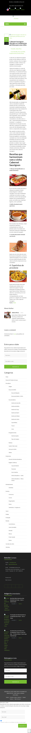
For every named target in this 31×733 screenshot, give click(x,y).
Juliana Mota (18, 48)
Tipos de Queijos (15, 439)
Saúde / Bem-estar (13, 446)
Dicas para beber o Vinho (17, 396)
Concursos (11, 494)
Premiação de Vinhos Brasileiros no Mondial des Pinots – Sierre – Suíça (18, 616)
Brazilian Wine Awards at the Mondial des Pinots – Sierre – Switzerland (17, 600)
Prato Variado (12, 537)
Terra (14, 302)
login (15, 334)
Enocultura (8, 383)
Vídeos (10, 452)
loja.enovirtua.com (19, 5)
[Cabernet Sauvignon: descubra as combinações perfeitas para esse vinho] (6, 35)
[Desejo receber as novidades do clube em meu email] (14, 720)
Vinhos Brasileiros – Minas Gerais (17, 479)
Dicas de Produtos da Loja (12, 380)
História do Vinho (15, 419)
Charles (20, 603)
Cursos (10, 497)
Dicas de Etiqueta (15, 393)
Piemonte (13, 469)
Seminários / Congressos (14, 507)
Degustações (12, 501)
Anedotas (11, 487)
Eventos (7, 491)
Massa (22, 53)
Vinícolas (8, 547)
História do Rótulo (15, 416)
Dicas (7, 377)
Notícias (10, 442)
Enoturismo (8, 456)
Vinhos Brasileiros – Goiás (17, 475)
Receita (7, 521)
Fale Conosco (8, 580)
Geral (7, 511)
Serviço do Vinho (12, 449)
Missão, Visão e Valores (15, 697)
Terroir (13, 425)
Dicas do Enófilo (21, 51)
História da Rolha (15, 406)
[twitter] (10, 586)
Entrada (19, 53)
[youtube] (13, 586)
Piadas (7, 514)
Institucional (8, 577)
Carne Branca (12, 524)
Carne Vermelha (14, 51)
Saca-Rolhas (14, 422)
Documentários (12, 400)
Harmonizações (15, 436)
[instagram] (21, 586)
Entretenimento (9, 484)
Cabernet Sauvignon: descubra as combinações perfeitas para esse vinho (18, 43)
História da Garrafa (15, 403)
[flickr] (17, 586)
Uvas (12, 429)
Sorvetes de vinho (10, 544)
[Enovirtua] (15, 18)
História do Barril (15, 412)
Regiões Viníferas (13, 462)
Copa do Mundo (15, 465)
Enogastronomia (13, 53)
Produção (8, 517)
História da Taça (15, 409)
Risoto (10, 540)
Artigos (10, 386)
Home (7, 697)
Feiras (10, 504)
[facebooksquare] (6, 586)
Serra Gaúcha (14, 472)
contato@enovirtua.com (18, 2)
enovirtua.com (12, 562)
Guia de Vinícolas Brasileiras (15, 459)
